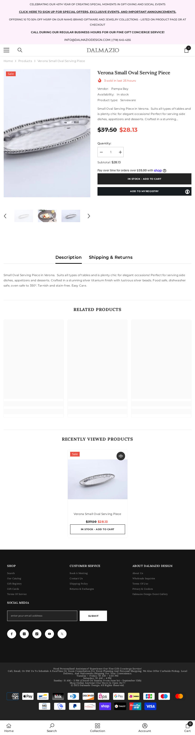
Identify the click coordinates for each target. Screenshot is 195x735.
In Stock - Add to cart (144, 178)
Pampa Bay (119, 88)
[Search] (20, 50)
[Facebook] (11, 633)
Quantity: (104, 143)
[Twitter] (62, 633)
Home (8, 61)
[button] (5, 216)
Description (68, 257)
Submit (93, 615)
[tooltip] (187, 191)
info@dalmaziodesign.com (87, 40)
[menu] (6, 50)
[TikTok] (36, 633)
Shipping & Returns (110, 257)
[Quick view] (121, 456)
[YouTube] (49, 633)
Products (25, 61)
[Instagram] (24, 633)
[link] (33, 403)
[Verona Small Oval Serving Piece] (97, 479)
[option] (47, 133)
